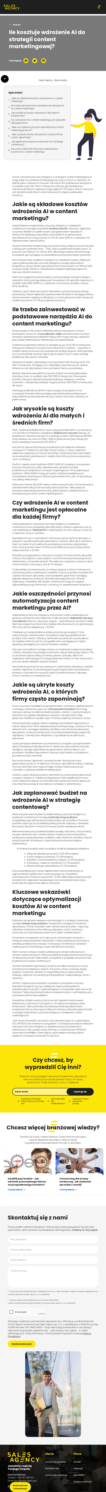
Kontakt (77, 1462)
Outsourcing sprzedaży (55, 1462)
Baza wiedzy (61, 80)
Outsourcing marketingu (56, 1475)
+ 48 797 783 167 (25, 1477)
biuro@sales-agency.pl (25, 1480)
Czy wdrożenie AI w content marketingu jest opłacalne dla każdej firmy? (38, 121)
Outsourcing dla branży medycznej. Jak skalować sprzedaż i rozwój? (75, 1181)
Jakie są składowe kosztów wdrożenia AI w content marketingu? (37, 100)
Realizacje (78, 1468)
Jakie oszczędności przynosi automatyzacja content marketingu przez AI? (37, 128)
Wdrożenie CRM (52, 1468)
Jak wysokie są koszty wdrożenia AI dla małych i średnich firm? (35, 114)
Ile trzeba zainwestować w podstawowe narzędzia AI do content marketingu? (37, 107)
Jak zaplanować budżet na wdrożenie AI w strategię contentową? (37, 143)
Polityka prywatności (83, 1481)
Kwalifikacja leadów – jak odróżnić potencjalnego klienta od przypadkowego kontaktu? (27, 1181)
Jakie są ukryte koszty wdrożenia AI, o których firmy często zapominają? (37, 136)
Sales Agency (45, 80)
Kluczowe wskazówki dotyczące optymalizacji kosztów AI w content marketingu (34, 150)
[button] (99, 7)
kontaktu (31, 1032)
